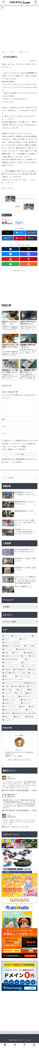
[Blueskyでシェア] (24, 710)
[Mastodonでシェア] (15, 710)
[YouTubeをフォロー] (10, 259)
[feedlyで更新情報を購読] (10, 264)
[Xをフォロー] (28, 249)
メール (4, 426)
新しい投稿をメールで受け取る (14, 449)
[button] (31, 238)
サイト (4, 433)
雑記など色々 (7, 215)
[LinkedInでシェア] (24, 721)
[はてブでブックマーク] (32, 716)
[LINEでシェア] (6, 721)
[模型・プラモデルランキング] (7, 222)
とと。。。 (20, 749)
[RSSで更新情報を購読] (28, 264)
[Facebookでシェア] (6, 716)
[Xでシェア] (6, 710)
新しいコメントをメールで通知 (14, 446)
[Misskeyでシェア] (32, 710)
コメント (6, 398)
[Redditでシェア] (24, 716)
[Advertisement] (19, 30)
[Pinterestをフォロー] (28, 259)
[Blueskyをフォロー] (10, 254)
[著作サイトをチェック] (10, 249)
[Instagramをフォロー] (28, 254)
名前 (3, 419)
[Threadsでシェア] (15, 716)
